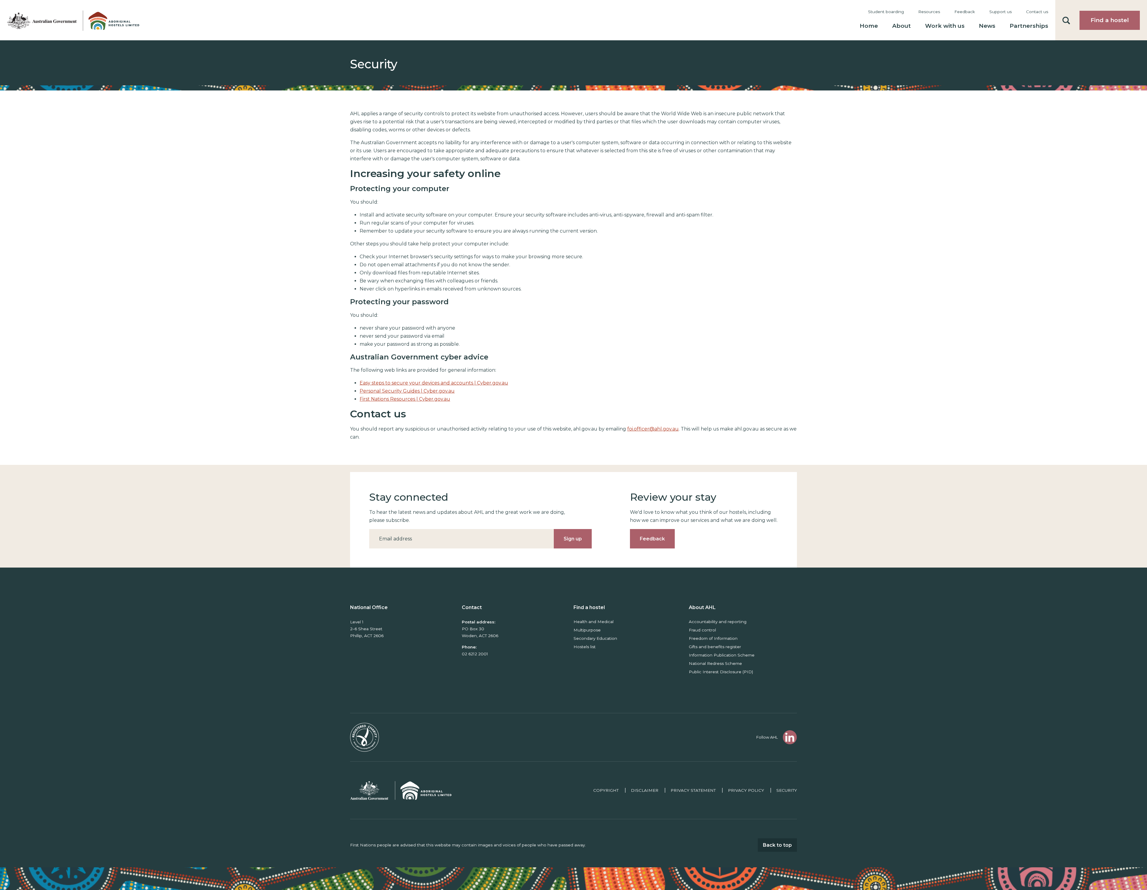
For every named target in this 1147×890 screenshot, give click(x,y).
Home (869, 25)
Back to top (777, 845)
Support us (1000, 11)
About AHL (702, 607)
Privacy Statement (693, 790)
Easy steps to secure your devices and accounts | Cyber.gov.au (434, 383)
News (987, 25)
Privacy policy (746, 790)
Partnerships (1029, 25)
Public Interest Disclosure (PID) (721, 671)
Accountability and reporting (717, 621)
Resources (929, 11)
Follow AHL (767, 737)
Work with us (944, 25)
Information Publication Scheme (722, 655)
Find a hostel (1110, 20)
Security (786, 790)
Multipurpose (587, 630)
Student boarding (886, 11)
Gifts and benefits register (715, 646)
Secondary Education (595, 638)
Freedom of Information (713, 638)
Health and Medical (594, 621)
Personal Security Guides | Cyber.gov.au (407, 391)
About (901, 25)
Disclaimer (644, 790)
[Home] (71, 20)
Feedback (964, 11)
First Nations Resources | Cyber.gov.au (405, 399)
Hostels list (585, 646)
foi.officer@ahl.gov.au (653, 429)
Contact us (1037, 11)
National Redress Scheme (715, 663)
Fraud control (702, 630)
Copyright (606, 790)
